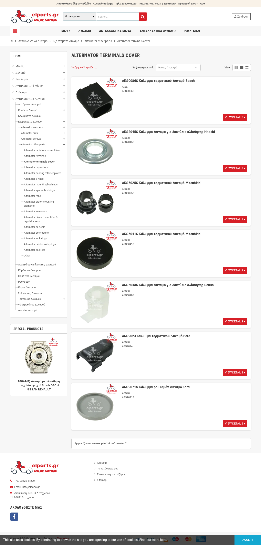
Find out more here (152, 540)
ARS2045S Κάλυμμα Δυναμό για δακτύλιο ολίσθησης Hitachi (168, 132)
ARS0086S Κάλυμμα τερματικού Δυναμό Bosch (158, 81)
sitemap (101, 479)
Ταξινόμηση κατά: (143, 67)
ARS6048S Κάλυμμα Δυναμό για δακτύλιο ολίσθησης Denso (168, 285)
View (227, 67)
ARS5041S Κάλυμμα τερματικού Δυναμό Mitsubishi (161, 234)
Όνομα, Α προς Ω (167, 67)
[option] (38, 365)
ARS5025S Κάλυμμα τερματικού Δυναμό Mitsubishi (161, 183)
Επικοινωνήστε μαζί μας (111, 474)
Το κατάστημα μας (107, 468)
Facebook (14, 517)
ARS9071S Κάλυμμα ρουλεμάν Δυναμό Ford (156, 387)
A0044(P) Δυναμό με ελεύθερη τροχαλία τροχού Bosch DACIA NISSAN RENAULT (39, 385)
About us (102, 462)
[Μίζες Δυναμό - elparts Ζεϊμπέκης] (34, 16)
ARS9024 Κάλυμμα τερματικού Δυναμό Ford (156, 336)
